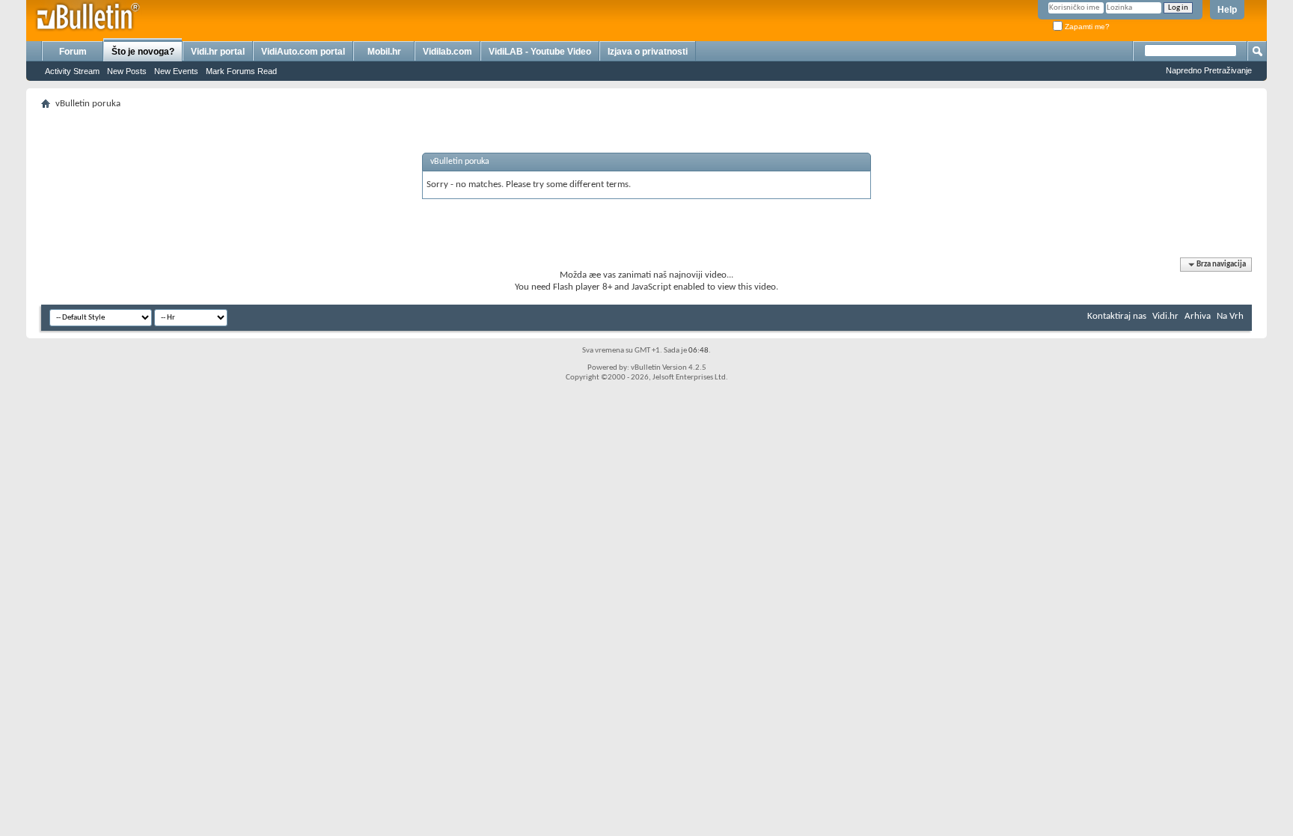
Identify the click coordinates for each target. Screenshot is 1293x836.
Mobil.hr (384, 51)
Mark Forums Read (241, 71)
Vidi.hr (1165, 316)
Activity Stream (72, 71)
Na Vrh (1230, 316)
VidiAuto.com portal (303, 51)
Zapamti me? (1086, 26)
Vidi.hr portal (218, 51)
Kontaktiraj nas (1116, 316)
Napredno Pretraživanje (1209, 70)
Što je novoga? (142, 51)
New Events (176, 71)
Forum (73, 51)
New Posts (127, 71)
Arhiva (1198, 316)
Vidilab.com (447, 51)
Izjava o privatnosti (648, 51)
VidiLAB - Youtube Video (540, 51)
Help (1227, 9)
